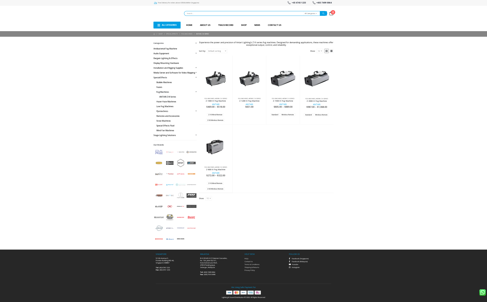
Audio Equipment (161, 53)
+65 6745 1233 (298, 2)
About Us (205, 25)
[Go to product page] (215, 78)
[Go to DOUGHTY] (159, 162)
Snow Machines (163, 120)
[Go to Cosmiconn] (191, 184)
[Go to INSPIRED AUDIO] (181, 195)
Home (189, 25)
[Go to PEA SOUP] (170, 173)
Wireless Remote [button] (288, 115)
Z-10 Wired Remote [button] (215, 115)
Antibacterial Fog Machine (165, 48)
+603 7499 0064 (324, 2)
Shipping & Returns (252, 267)
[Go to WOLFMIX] (181, 151)
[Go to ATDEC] (170, 228)
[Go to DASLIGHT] (170, 151)
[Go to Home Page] (154, 34)
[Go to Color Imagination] (191, 162)
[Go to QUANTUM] (159, 217)
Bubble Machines (164, 82)
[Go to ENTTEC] (170, 195)
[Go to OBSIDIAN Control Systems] (191, 206)
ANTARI (216, 104)
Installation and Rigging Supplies (168, 67)
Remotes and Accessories (168, 116)
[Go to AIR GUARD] (170, 238)
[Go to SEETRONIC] (191, 228)
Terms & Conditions (252, 264)
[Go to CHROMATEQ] (191, 151)
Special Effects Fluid (165, 125)
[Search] (323, 13)
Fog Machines (209, 98)
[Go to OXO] (170, 206)
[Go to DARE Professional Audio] (159, 151)
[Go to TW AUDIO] (191, 173)
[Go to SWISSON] (159, 238)
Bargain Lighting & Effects (165, 58)
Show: (312, 51)
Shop (244, 25)
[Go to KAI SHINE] (159, 184)
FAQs (246, 258)
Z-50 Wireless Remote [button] (215, 120)
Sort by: (202, 51)
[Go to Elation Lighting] (159, 206)
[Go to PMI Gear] (191, 195)
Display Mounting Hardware (166, 63)
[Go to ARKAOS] (181, 173)
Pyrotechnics (162, 111)
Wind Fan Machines (165, 130)
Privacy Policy (250, 270)
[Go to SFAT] (181, 162)
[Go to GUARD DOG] (159, 195)
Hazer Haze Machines (166, 101)
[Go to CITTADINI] (170, 162)
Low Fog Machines (164, 106)
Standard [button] (275, 115)
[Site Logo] (166, 13)
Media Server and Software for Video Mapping (174, 72)
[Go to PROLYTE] (170, 184)
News (257, 25)
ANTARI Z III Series (221, 98)
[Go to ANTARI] (191, 217)
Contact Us (274, 25)
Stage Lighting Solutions (164, 135)
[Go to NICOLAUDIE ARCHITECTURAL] (181, 184)
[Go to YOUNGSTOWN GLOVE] (170, 217)
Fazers (159, 87)
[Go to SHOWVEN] (181, 217)
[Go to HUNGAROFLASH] (181, 228)
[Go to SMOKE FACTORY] (181, 238)
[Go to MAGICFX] (181, 206)
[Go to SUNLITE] (159, 173)
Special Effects (160, 77)
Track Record (225, 25)
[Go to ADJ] (159, 228)
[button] (326, 51)
